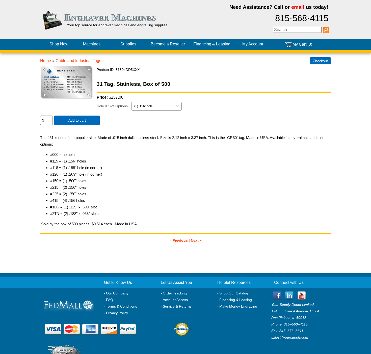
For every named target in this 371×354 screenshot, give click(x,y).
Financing (211, 44)
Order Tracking (175, 293)
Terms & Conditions (121, 306)
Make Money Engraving (238, 306)
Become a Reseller (168, 44)
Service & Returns (177, 306)
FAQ (109, 300)
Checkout (320, 61)
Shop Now (58, 44)
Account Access (175, 300)
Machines (91, 44)
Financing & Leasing (235, 300)
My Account (252, 44)
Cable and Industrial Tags (78, 61)
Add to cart (77, 120)
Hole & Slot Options (112, 106)
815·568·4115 (301, 18)
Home (45, 61)
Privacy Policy (117, 313)
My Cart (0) (302, 44)
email (297, 7)
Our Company (117, 293)
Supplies (128, 44)
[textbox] (297, 30)
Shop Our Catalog (233, 293)
